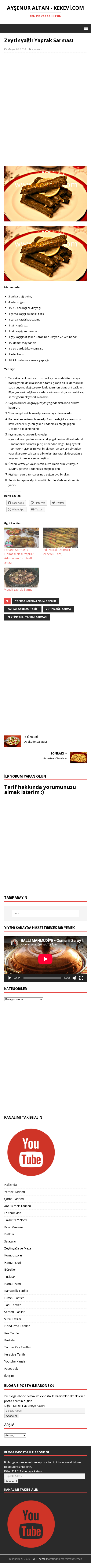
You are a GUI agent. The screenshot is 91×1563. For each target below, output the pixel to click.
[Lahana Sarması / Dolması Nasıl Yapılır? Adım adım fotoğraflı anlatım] (21, 537)
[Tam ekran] (81, 978)
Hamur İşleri (12, 1262)
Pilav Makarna (13, 1227)
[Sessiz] (74, 978)
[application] (45, 959)
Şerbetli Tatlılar (14, 1312)
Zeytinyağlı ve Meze (17, 1248)
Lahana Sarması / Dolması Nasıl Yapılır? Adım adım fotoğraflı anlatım (18, 556)
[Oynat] (10, 978)
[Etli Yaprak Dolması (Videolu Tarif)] (60, 537)
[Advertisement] (45, 111)
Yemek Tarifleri (14, 1192)
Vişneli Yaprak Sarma (18, 589)
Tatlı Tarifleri (12, 1305)
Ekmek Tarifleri (14, 1298)
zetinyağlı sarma (58, 609)
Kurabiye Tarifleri (15, 1354)
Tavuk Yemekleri (15, 1220)
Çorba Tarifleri (14, 1199)
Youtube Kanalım (16, 1361)
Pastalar (9, 1340)
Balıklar (9, 1234)
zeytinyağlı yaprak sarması (27, 617)
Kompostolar (13, 1255)
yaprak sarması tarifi (22, 609)
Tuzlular (9, 1277)
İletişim (9, 1376)
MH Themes (40, 1559)
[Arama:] (45, 913)
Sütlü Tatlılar (12, 1319)
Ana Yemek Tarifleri (17, 1206)
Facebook (11, 1369)
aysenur (37, 49)
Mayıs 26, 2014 (17, 49)
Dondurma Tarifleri (17, 1326)
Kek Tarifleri (12, 1333)
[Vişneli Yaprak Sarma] (21, 577)
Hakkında (10, 1185)
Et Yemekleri (12, 1213)
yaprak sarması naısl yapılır (35, 601)
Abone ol (11, 1416)
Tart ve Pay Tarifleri (17, 1347)
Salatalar (10, 1241)
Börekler (10, 1269)
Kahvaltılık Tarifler (16, 1291)
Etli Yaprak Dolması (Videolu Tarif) (56, 552)
